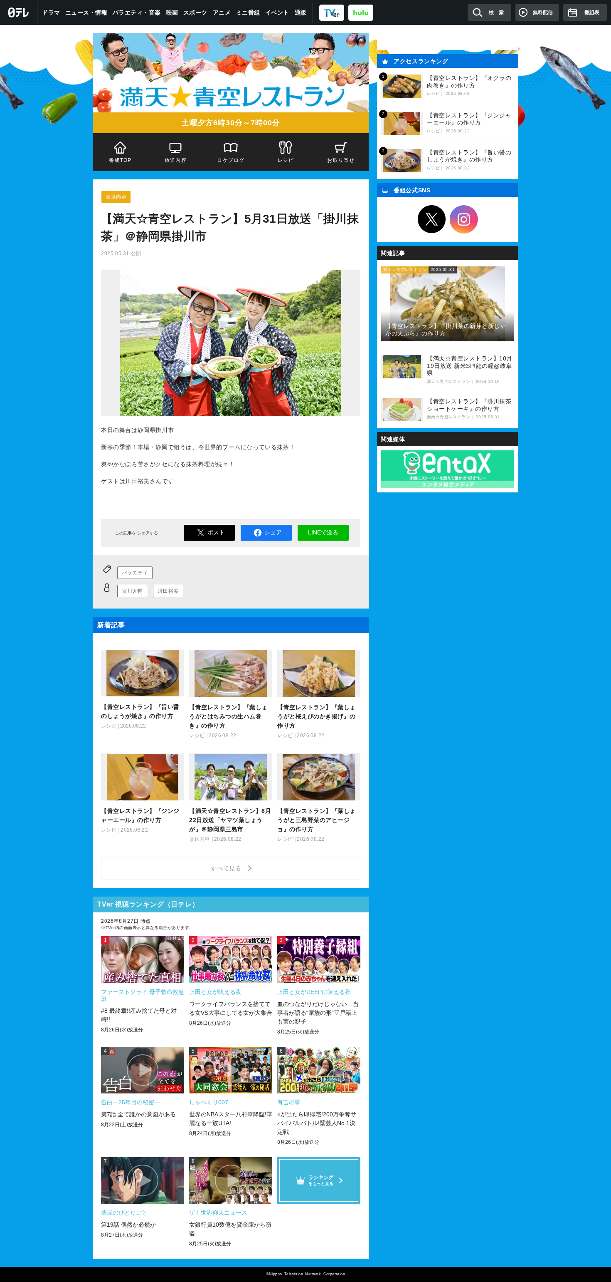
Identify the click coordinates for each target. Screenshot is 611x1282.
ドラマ (51, 12)
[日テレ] (18, 12)
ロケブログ (230, 160)
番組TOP (120, 160)
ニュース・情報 (86, 12)
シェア (273, 532)
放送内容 (176, 160)
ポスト (216, 532)
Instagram (464, 219)
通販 (301, 12)
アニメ (222, 12)
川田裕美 (168, 591)
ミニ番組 (248, 12)
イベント (277, 12)
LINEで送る (323, 532)
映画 (172, 12)
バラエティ (135, 573)
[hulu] (360, 12)
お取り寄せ (341, 160)
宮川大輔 (132, 591)
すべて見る (227, 868)
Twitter (432, 219)
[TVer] (331, 12)
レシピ (286, 160)
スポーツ (195, 12)
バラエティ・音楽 (137, 12)
